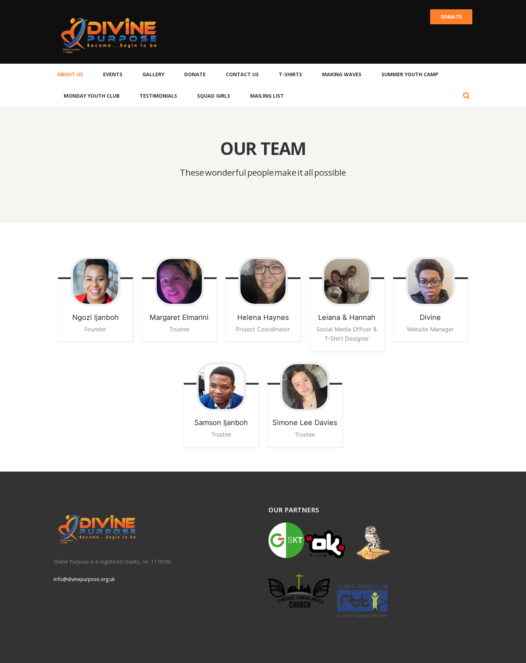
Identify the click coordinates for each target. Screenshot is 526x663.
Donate (451, 16)
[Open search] (466, 95)
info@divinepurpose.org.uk (84, 579)
